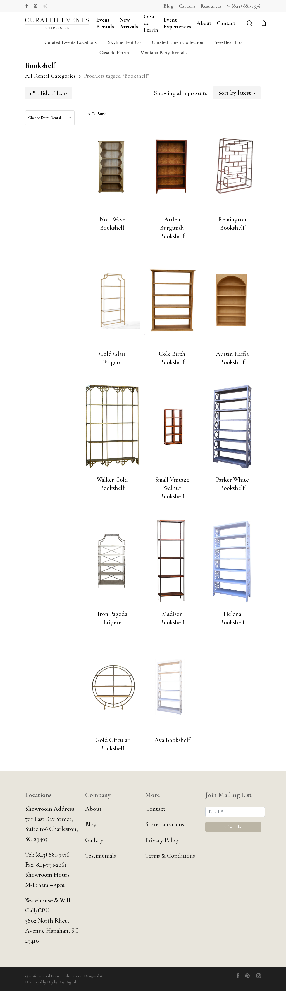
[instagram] (45, 6)
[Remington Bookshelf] (232, 166)
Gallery (94, 840)
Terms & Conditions (170, 855)
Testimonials (100, 855)
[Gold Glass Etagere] (112, 301)
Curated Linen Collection (177, 42)
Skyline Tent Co (124, 42)
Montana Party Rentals (163, 52)
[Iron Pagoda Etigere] (112, 561)
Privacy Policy (162, 840)
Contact (155, 808)
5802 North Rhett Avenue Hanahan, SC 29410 (51, 930)
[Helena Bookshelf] (232, 561)
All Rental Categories (50, 75)
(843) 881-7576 (52, 854)
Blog (91, 824)
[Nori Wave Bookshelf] (112, 166)
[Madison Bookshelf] (172, 561)
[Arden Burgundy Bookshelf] (172, 166)
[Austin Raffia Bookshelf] (232, 301)
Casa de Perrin (114, 52)
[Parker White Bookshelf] (232, 426)
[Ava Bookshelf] (172, 687)
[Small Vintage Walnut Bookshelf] (172, 426)
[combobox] (237, 92)
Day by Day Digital (61, 982)
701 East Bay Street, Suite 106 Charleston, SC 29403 (51, 829)
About (93, 808)
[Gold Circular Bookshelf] (112, 687)
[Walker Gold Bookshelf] (112, 426)
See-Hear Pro (228, 42)
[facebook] (26, 6)
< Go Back (97, 114)
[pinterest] (36, 6)
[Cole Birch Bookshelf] (172, 301)
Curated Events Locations (70, 42)
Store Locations (164, 824)
